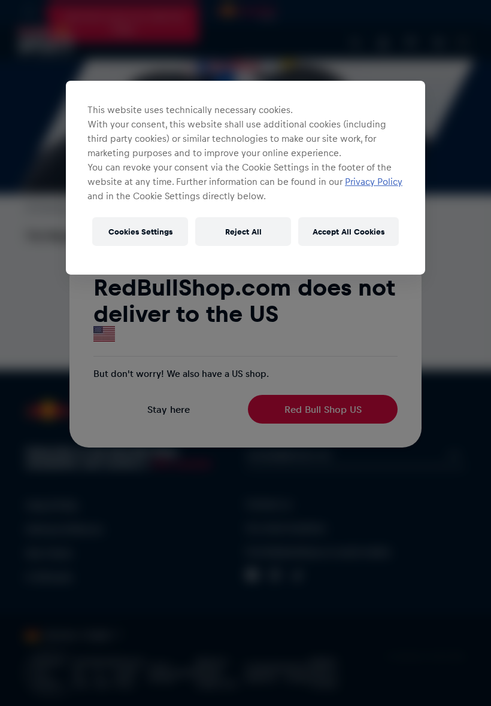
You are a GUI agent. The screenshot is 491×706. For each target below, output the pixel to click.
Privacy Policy (373, 181)
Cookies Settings (140, 231)
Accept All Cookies (348, 231)
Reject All (243, 231)
